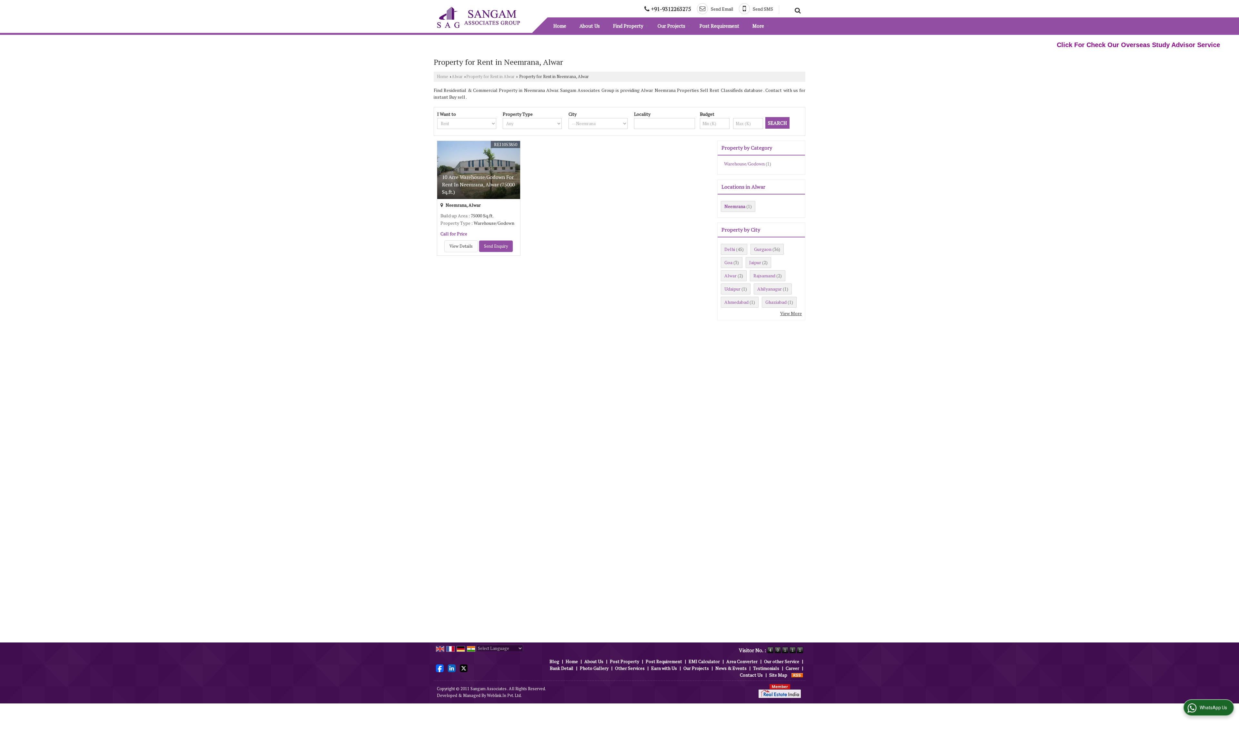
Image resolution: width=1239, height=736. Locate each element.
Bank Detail (561, 668)
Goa (728, 262)
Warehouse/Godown (744, 164)
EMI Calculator (704, 661)
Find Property (628, 26)
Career (792, 668)
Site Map (778, 675)
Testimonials (766, 668)
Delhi (729, 249)
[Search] (797, 9)
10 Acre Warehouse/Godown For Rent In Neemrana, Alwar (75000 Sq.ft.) (478, 184)
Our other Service (781, 661)
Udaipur (732, 289)
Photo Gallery (594, 668)
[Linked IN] (452, 667)
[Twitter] (464, 667)
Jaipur (755, 262)
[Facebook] (440, 667)
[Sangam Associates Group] (478, 17)
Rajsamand (764, 276)
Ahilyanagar (769, 289)
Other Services (630, 668)
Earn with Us (664, 668)
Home (559, 26)
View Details (461, 246)
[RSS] (797, 675)
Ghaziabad (776, 302)
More (758, 26)
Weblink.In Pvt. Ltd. (504, 695)
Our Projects (671, 26)
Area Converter (742, 661)
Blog (554, 661)
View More (791, 313)
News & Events (731, 668)
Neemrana (734, 206)
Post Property (624, 661)
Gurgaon (762, 249)
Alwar (457, 76)
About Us (589, 26)
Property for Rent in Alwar (490, 76)
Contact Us (751, 675)
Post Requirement (719, 26)
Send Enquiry (496, 246)
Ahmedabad (736, 302)
